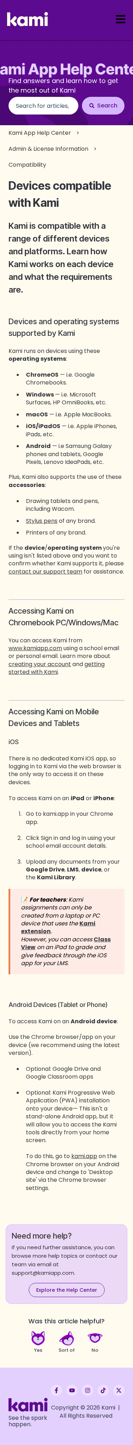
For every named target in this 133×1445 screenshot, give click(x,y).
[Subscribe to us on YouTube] (72, 1390)
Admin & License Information (48, 149)
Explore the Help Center (66, 1290)
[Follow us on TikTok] (103, 1390)
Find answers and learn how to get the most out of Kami (63, 85)
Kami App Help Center (40, 133)
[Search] (103, 106)
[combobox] (43, 106)
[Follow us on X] (118, 1390)
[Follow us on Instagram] (87, 1390)
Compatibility (27, 165)
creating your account (40, 664)
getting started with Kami (57, 668)
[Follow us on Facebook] (56, 1390)
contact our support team (45, 572)
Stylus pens (41, 521)
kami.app (84, 1156)
